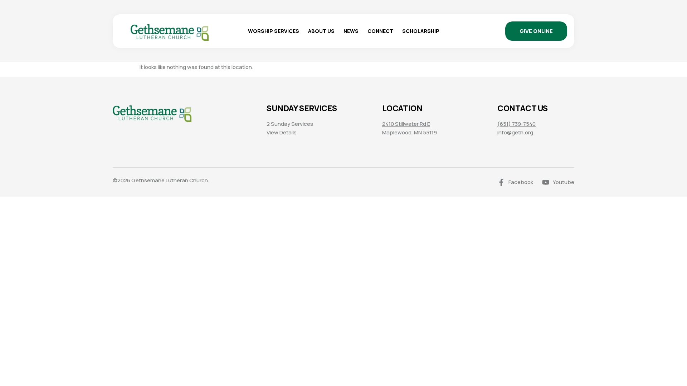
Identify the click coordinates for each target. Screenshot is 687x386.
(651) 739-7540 (516, 124)
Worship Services (273, 31)
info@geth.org (515, 132)
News (351, 31)
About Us (321, 31)
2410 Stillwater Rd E (406, 124)
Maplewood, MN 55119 (409, 132)
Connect (380, 31)
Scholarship (420, 31)
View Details (282, 132)
